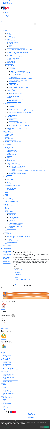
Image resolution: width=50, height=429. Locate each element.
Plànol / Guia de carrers (8, 374)
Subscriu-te (3, 339)
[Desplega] (12, 248)
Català (6, 11)
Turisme (4, 378)
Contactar (3, 6)
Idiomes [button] (4, 9)
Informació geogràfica (8, 381)
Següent (6, 328)
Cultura (4, 399)
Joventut (5, 406)
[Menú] (1, 29)
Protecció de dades (32, 414)
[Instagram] (8, 7)
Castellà (6, 12)
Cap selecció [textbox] (16, 268)
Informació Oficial (7, 355)
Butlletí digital (6, 390)
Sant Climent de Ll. (5, 371)
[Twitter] (2, 7)
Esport (4, 402)
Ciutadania (3, 396)
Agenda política (6, 293)
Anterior (3, 328)
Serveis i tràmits (7, 248)
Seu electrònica (6, 358)
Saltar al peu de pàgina (7, 3)
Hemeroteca (5, 389)
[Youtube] (6, 7)
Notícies (4, 296)
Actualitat (3, 383)
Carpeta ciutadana (7, 254)
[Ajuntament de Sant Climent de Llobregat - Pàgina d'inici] (11, 24)
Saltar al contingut (6, 2)
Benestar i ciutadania (7, 397)
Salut (4, 409)
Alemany (7, 15)
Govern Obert (6, 356)
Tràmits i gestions (7, 252)
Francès (6, 16)
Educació (5, 400)
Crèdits (29, 411)
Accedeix (3, 309)
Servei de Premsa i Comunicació (10, 393)
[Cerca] (35, 24)
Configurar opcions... (5, 427)
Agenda (4, 292)
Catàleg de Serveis (7, 251)
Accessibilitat (31, 417)
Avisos (4, 295)
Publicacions (5, 298)
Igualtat (4, 405)
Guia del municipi (7, 375)
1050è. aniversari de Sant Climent (10, 380)
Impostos (5, 255)
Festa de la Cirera (7, 403)
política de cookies (12, 424)
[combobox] (21, 268)
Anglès (6, 14)
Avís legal (30, 416)
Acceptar (46, 427)
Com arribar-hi (6, 372)
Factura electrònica (7, 257)
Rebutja (42, 427)
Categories (15, 266)
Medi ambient (6, 407)
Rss (3, 394)
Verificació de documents (8, 368)
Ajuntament (3, 352)
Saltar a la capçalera (6, 0)
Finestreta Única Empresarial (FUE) (11, 370)
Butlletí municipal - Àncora (9, 391)
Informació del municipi (8, 377)
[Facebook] (4, 7)
